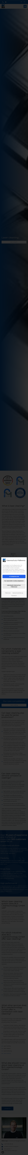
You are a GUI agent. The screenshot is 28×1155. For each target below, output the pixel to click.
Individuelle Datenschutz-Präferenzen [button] (14, 586)
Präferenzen (8, 593)
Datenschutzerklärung (18, 593)
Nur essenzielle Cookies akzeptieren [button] (14, 581)
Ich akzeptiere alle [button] (14, 576)
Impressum (14, 595)
